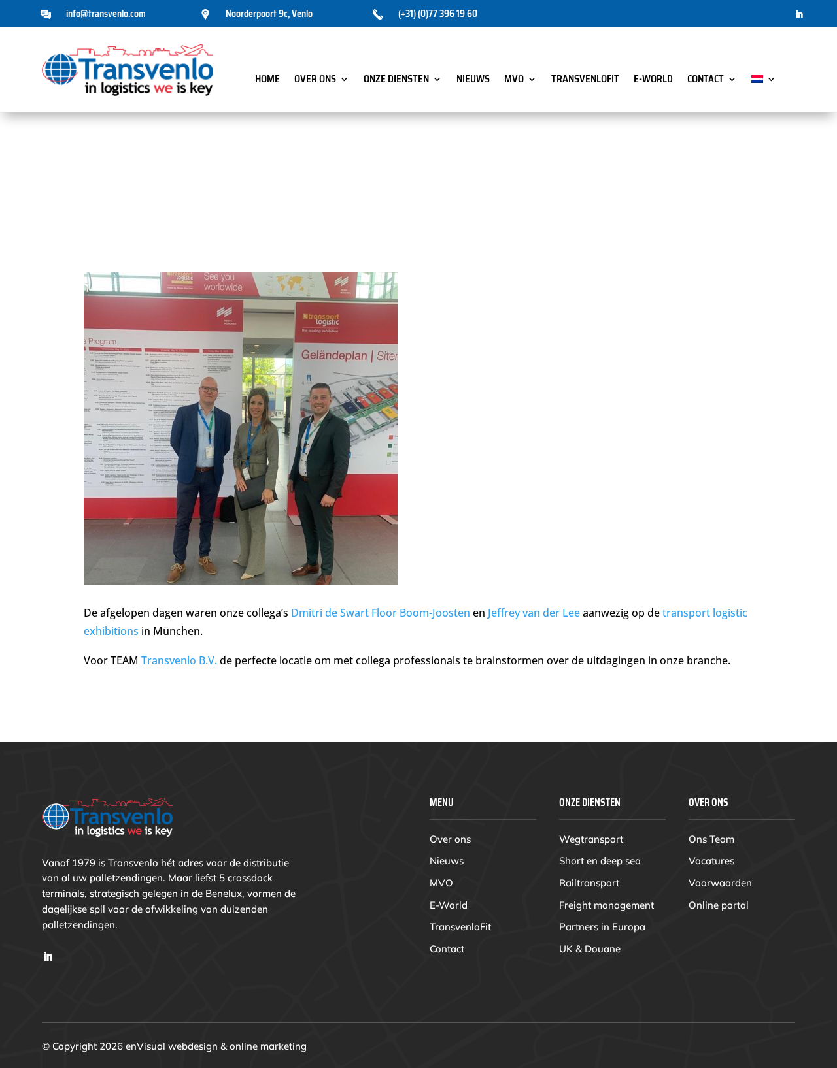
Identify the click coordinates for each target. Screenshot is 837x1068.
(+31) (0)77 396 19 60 (437, 14)
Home (267, 80)
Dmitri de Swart (330, 613)
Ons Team (711, 839)
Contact (705, 80)
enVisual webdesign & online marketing (216, 1046)
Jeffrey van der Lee (534, 613)
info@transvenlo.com (106, 14)
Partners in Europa (602, 926)
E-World (653, 80)
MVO (514, 80)
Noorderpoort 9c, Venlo (269, 14)
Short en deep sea (600, 860)
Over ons (315, 80)
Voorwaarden (720, 883)
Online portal (719, 905)
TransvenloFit (585, 80)
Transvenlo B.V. (180, 660)
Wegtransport (591, 839)
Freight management (606, 905)
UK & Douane (590, 949)
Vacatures (711, 860)
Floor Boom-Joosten (420, 613)
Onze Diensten (396, 80)
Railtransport (589, 883)
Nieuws (473, 80)
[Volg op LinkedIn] (799, 14)
